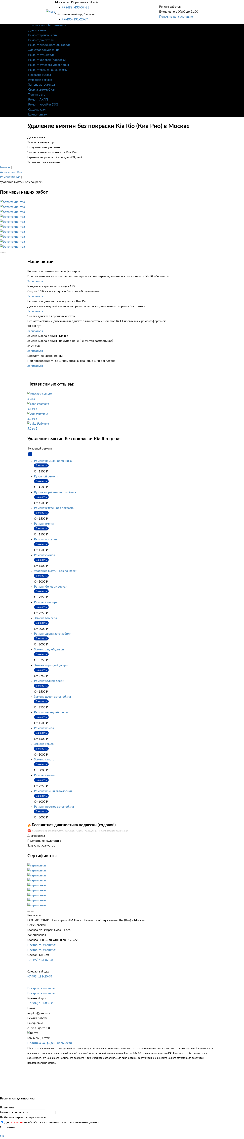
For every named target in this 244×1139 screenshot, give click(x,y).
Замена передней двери (51, 665)
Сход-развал (37, 109)
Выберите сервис (12, 1117)
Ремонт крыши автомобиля (53, 791)
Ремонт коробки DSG (43, 104)
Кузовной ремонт (40, 79)
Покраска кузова (39, 74)
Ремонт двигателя (41, 40)
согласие (17, 1122)
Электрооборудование (43, 50)
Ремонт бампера (45, 602)
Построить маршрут (41, 945)
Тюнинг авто (36, 94)
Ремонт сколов (44, 555)
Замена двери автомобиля (52, 696)
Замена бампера (45, 618)
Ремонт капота (44, 775)
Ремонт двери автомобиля (52, 633)
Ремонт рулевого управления (48, 64)
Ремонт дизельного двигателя (49, 45)
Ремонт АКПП (38, 99)
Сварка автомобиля (41, 89)
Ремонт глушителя (41, 55)
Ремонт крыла (44, 728)
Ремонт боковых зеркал (50, 586)
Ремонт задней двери (49, 681)
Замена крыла (44, 743)
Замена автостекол (41, 84)
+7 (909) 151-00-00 (40, 1003)
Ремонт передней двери (51, 712)
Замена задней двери (49, 649)
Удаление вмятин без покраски (55, 571)
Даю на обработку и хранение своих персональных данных (51, 1122)
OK (2, 1136)
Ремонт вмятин (44, 523)
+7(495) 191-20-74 (75, 19)
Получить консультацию (176, 16)
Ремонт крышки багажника (53, 460)
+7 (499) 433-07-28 (75, 7)
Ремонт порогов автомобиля (54, 806)
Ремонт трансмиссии (42, 35)
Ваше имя (7, 1107)
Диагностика (37, 30)
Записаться (35, 281)
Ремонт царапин (45, 539)
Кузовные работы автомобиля (55, 492)
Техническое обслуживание (47, 25)
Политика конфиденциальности (49, 1043)
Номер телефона (12, 1112)
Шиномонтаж (37, 114)
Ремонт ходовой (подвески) (47, 59)
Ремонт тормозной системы (47, 69)
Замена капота (44, 759)
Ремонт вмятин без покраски (54, 508)
